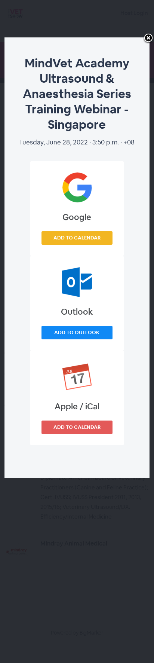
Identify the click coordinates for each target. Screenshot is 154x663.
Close (148, 38)
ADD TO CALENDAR (77, 238)
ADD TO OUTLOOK (76, 332)
